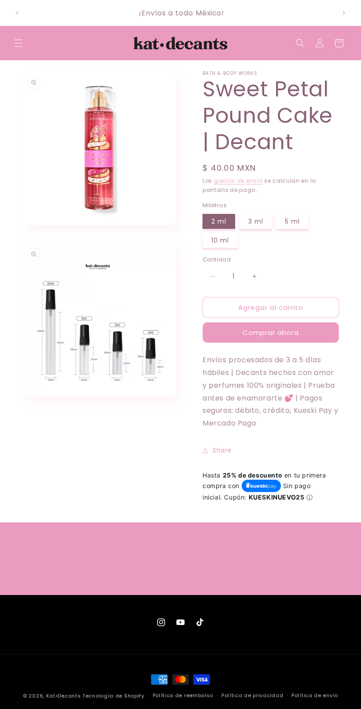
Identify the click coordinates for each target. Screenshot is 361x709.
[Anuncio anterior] (17, 12)
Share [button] (222, 450)
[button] (18, 43)
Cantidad (217, 259)
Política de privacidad (252, 695)
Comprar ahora (271, 332)
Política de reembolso (183, 695)
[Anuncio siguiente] (344, 12)
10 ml (220, 240)
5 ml (292, 221)
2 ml (218, 221)
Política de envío (314, 695)
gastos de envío (238, 180)
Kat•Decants (63, 695)
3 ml (255, 221)
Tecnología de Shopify (113, 695)
